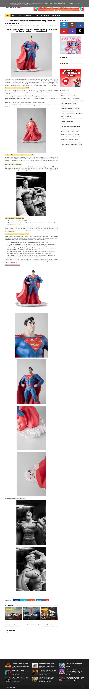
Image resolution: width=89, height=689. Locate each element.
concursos (77, 134)
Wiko (79, 129)
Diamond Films (68, 103)
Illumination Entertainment (67, 108)
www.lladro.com (15, 224)
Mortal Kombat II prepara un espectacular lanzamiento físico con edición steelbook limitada (20, 672)
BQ (67, 100)
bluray (72, 131)
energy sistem (64, 139)
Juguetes (36, 15)
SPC (62, 116)
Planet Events (79, 113)
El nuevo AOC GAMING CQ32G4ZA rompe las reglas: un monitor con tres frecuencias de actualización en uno (20, 665)
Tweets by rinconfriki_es (66, 60)
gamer (76, 139)
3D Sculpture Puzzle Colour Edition (68, 95)
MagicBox (77, 108)
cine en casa (64, 134)
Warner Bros (47, 27)
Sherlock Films (68, 116)
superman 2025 (41, 27)
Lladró (11, 27)
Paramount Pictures (70, 113)
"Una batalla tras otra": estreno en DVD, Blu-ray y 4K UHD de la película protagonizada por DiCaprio (48, 615)
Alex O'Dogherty (76, 98)
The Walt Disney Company (67, 121)
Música (19, 15)
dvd (79, 136)
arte (17, 25)
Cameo (81, 100)
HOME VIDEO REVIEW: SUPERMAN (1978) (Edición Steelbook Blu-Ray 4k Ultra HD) (30, 615)
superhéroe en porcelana (27, 27)
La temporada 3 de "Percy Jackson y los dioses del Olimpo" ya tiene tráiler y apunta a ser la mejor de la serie (48, 672)
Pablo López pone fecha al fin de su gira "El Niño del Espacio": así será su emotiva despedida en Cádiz (20, 679)
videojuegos (74, 144)
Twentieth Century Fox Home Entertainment (70, 126)
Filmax (74, 103)
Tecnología (27, 15)
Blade (76, 100)
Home (7, 15)
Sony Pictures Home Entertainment (68, 118)
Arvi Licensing (44, 609)
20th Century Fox (64, 93)
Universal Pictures (65, 129)
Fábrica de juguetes (65, 106)
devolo (74, 136)
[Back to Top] (83, 687)
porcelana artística (17, 27)
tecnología (79, 142)
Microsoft (72, 111)
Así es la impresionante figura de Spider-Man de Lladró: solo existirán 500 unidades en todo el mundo (47, 665)
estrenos (71, 139)
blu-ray (67, 131)
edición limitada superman (35, 25)
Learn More (72, 3)
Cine (13, 15)
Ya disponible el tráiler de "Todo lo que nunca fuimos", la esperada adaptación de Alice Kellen (13, 615)
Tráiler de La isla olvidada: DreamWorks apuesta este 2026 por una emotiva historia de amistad (74, 672)
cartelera (77, 131)
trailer (62, 144)
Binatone (71, 100)
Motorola (78, 111)
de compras (68, 136)
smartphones (72, 142)
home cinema (64, 142)
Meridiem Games (64, 111)
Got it (77, 3)
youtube (80, 144)
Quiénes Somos (45, 15)
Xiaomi (62, 131)
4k (24, 609)
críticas (62, 136)
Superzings (80, 118)
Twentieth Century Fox (66, 124)
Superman (35, 27)
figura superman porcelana (48, 25)
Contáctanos (56, 15)
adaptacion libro (9, 609)
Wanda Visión (73, 129)
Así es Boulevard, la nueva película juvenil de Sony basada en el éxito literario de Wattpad (75, 679)
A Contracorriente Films (66, 98)
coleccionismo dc (25, 25)
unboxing (67, 144)
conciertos (70, 134)
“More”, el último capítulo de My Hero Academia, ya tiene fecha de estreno (74, 665)
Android (62, 100)
